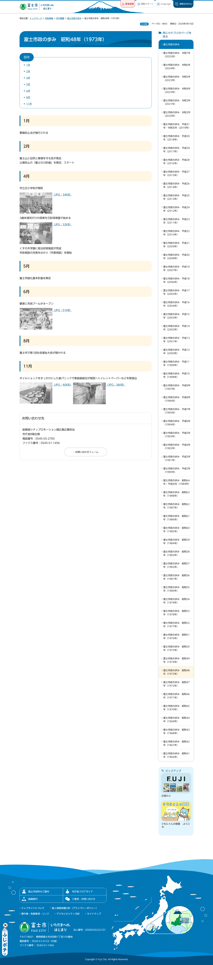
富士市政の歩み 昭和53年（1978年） (176, 613)
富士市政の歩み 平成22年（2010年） (176, 233)
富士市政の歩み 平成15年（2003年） (176, 316)
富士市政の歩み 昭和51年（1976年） (176, 636)
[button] (128, 4)
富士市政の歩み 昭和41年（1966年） (176, 755)
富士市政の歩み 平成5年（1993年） (176, 435)
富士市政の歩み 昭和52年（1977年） (176, 625)
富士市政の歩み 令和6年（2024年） (176, 66)
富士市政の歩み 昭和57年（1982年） (176, 565)
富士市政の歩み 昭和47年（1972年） (176, 684)
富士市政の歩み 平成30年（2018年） (176, 138)
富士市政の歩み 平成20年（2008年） (176, 256)
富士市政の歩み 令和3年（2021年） (176, 102)
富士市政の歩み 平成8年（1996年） (176, 399)
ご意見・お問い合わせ (83, 899)
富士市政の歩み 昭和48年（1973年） (176, 672)
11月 (29, 104)
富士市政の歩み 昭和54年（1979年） (176, 601)
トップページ (36, 18)
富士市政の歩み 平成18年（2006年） (176, 280)
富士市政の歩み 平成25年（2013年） (176, 197)
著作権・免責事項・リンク (35, 914)
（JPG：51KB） (62, 310)
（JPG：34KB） (62, 194)
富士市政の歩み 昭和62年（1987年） (176, 506)
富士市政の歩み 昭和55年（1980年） (176, 589)
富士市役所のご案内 (38, 891)
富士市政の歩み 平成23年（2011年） (176, 221)
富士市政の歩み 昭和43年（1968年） (176, 731)
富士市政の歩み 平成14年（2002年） (176, 328)
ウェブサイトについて (32, 908)
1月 (28, 65)
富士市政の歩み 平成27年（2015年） (176, 173)
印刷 (145, 24)
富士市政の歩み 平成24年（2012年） (176, 209)
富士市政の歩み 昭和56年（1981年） (176, 577)
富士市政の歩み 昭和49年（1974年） (176, 660)
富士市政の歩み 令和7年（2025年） (176, 55)
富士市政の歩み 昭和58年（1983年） (176, 553)
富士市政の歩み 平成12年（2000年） (176, 351)
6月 (28, 91)
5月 (28, 84)
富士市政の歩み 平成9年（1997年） (176, 387)
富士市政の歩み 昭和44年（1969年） (176, 719)
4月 (28, 78)
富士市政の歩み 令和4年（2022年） (176, 90)
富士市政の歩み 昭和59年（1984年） (176, 541)
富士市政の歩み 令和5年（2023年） (176, 78)
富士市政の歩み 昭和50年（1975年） (176, 648)
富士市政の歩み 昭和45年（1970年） (176, 708)
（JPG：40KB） (62, 384)
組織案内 (33, 899)
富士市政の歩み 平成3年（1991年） (176, 458)
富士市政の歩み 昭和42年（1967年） (176, 743)
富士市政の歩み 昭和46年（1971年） (176, 696)
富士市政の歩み (74, 18)
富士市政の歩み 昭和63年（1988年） (176, 494)
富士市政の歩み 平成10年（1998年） (176, 375)
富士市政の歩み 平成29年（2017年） (176, 150)
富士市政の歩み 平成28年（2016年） (176, 161)
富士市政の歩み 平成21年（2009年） (176, 245)
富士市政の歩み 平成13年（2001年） (176, 340)
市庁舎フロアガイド (82, 891)
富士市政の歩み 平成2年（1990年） (176, 470)
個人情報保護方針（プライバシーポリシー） (75, 908)
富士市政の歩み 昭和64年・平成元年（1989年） (177, 482)
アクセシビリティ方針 (68, 914)
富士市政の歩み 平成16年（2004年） (176, 304)
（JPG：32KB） (62, 224)
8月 (28, 97)
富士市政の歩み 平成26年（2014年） (176, 185)
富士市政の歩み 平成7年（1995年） (176, 411)
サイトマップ (94, 914)
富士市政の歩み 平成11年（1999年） (176, 363)
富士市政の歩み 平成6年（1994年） (176, 423)
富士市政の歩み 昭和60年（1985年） (176, 530)
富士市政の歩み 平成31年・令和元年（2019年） (177, 126)
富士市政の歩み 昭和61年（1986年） (176, 518)
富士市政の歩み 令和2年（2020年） (176, 114)
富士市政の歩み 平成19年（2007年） (176, 268)
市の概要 (60, 18)
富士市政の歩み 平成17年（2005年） (176, 292)
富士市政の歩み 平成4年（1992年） (176, 446)
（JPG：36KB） (116, 384)
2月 (28, 71)
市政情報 (49, 18)
